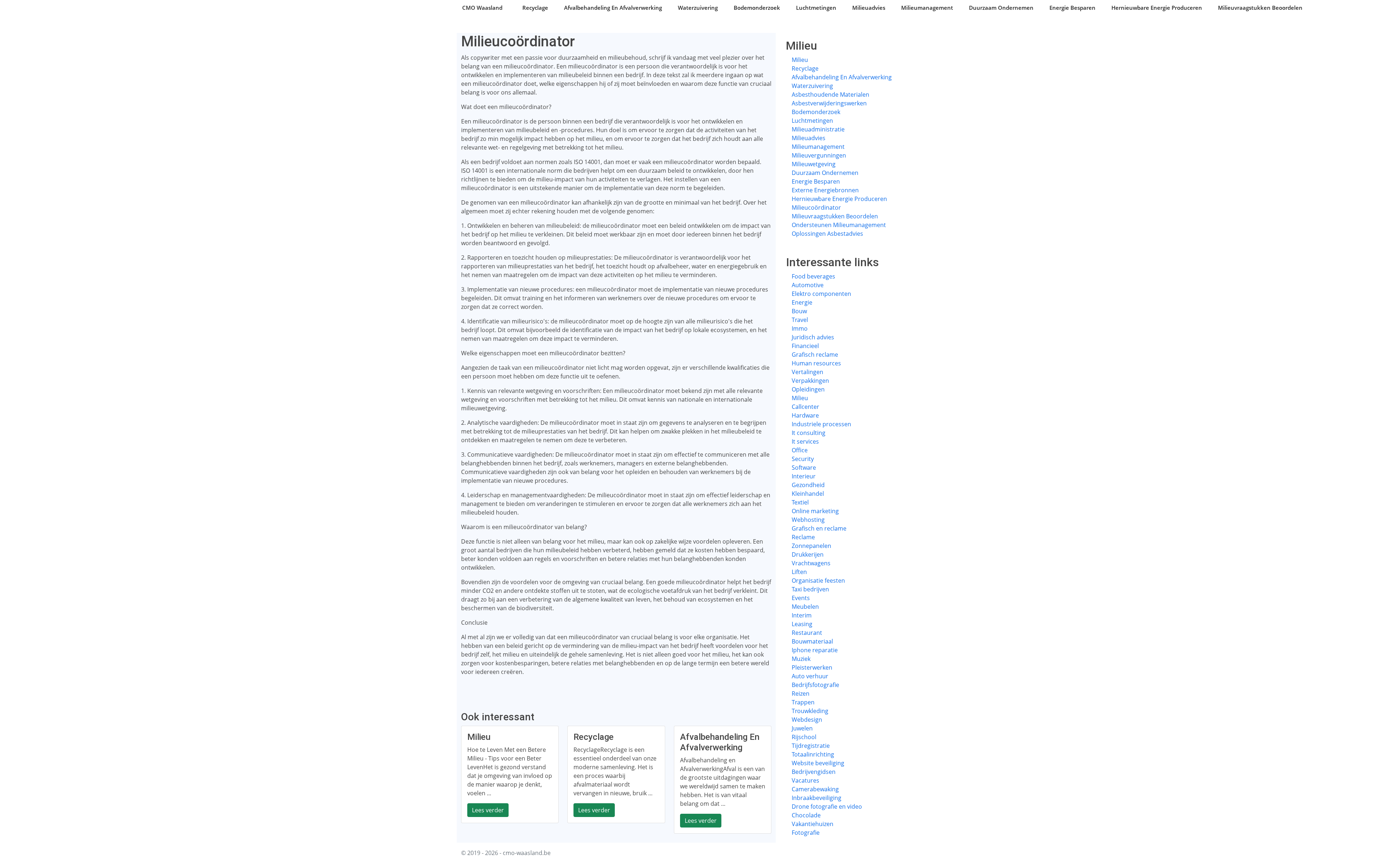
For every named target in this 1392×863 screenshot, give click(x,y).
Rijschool (804, 737)
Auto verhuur (810, 676)
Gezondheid (808, 485)
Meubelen (805, 607)
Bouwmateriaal (812, 641)
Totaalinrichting (813, 754)
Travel (800, 320)
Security (803, 459)
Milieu (800, 60)
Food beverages (813, 276)
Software (804, 468)
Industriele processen (821, 424)
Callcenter (805, 407)
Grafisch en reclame (819, 528)
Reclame (803, 537)
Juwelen (802, 728)
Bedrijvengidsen (814, 772)
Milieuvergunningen (819, 155)
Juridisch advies (813, 337)
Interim (802, 615)
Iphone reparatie (815, 650)
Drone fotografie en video (827, 806)
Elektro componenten (821, 294)
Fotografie (806, 833)
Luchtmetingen (816, 7)
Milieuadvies (868, 7)
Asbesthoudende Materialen (830, 95)
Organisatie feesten (818, 581)
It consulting (808, 433)
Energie (802, 302)
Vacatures (805, 780)
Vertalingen (807, 372)
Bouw (799, 311)
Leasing (802, 624)
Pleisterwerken (812, 667)
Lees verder (488, 810)
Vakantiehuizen (812, 824)
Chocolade (806, 815)
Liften (799, 572)
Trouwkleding (810, 711)
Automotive (808, 285)
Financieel (805, 346)
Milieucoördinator (816, 207)
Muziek (801, 659)
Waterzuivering (698, 7)
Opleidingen (808, 389)
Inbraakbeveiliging (816, 798)
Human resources (816, 363)
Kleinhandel (808, 494)
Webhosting (808, 520)
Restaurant (807, 633)
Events (801, 598)
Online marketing (815, 511)
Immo (800, 328)
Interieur (804, 476)
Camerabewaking (815, 789)
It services (805, 441)
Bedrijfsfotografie (815, 685)
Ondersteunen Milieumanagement (839, 225)
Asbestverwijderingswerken (829, 103)
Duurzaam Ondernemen (1001, 7)
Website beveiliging (818, 763)
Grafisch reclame (815, 355)
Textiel (800, 502)
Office (800, 450)
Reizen (800, 693)
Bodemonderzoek (757, 7)
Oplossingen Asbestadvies (827, 234)
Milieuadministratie (818, 129)
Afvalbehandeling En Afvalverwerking (613, 7)
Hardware (805, 415)
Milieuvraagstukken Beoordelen (1260, 7)
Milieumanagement (927, 7)
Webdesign (807, 720)
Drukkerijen (808, 554)
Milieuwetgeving (814, 164)
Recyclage (535, 7)
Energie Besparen (1072, 7)
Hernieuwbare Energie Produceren (1156, 7)
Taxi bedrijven (810, 589)
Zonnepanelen (811, 546)
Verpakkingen (810, 381)
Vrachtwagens (811, 563)
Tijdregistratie (811, 746)
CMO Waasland (482, 7)
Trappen (803, 702)
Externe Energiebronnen (825, 190)
